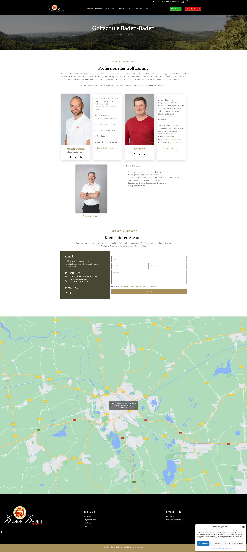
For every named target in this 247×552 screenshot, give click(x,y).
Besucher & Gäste (124, 9)
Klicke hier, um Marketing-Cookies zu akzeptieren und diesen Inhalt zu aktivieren (123, 405)
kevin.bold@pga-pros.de (172, 139)
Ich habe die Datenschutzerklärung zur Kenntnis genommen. (135, 286)
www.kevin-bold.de (169, 134)
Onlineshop (139, 9)
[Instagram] (71, 292)
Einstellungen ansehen (234, 543)
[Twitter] (75, 157)
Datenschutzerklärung (217, 548)
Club (113, 9)
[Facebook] (70, 157)
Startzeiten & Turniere (102, 9)
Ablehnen (216, 543)
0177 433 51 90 (169, 137)
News (146, 9)
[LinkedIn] (81, 157)
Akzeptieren (203, 543)
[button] (243, 527)
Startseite (90, 9)
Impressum (228, 548)
